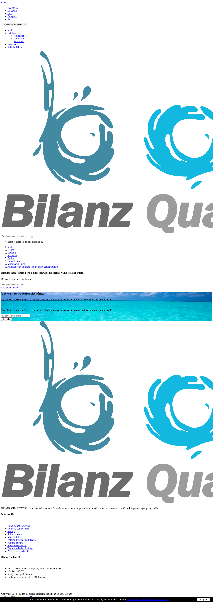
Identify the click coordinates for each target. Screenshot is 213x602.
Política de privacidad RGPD (21, 540)
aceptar (203, 599)
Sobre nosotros (14, 534)
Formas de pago (15, 542)
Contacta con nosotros (18, 528)
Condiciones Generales (18, 526)
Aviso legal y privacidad (19, 551)
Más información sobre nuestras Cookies (147, 599)
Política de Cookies (17, 545)
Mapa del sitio (14, 537)
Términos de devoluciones (20, 548)
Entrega (11, 531)
